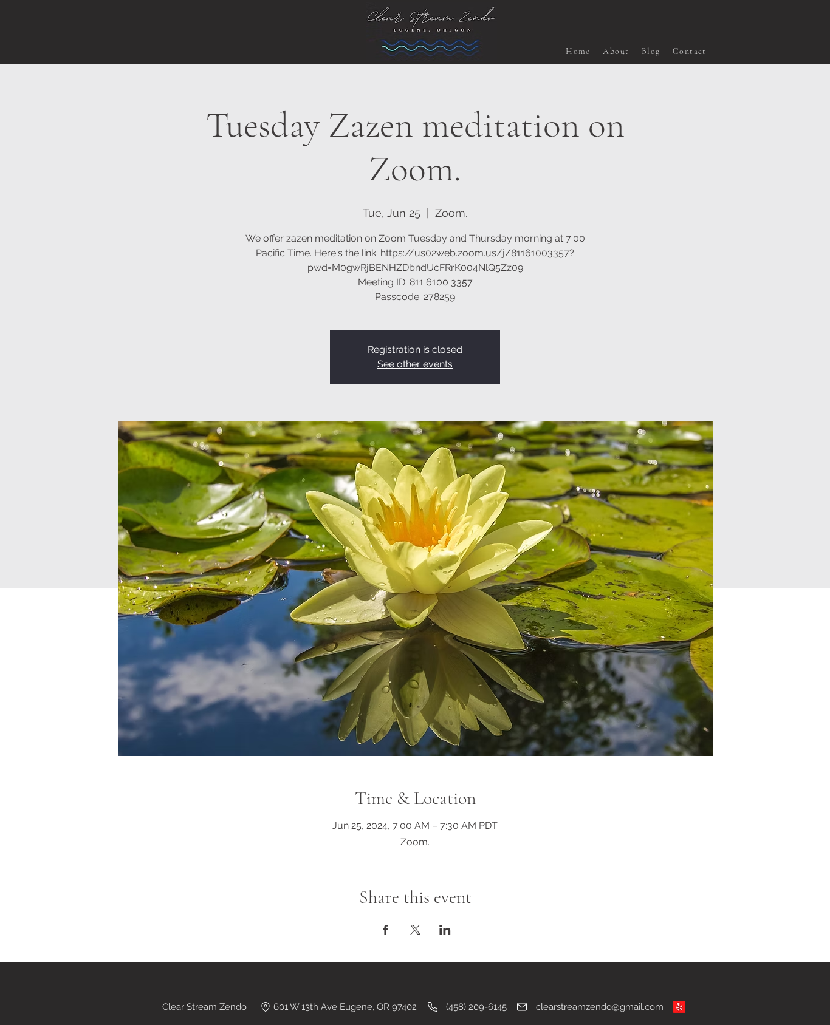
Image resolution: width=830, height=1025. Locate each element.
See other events (415, 364)
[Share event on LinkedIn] (445, 930)
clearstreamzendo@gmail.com (600, 1006)
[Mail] (522, 1007)
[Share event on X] (415, 930)
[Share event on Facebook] (385, 930)
